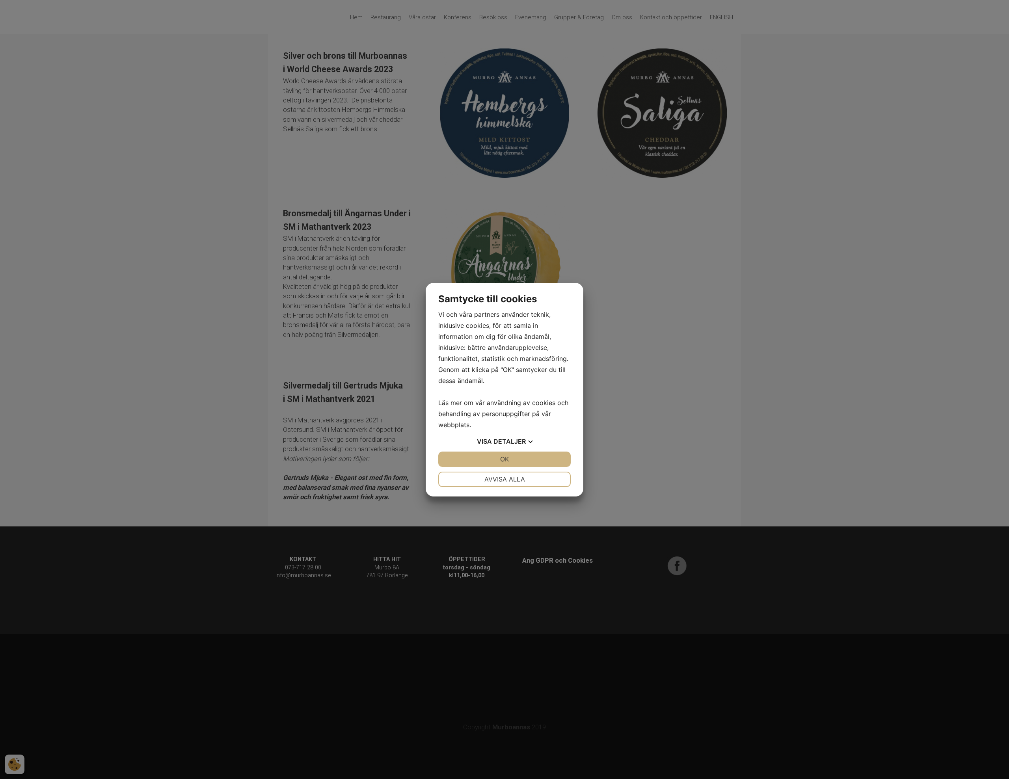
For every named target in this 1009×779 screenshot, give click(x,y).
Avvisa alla (504, 479)
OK (504, 459)
